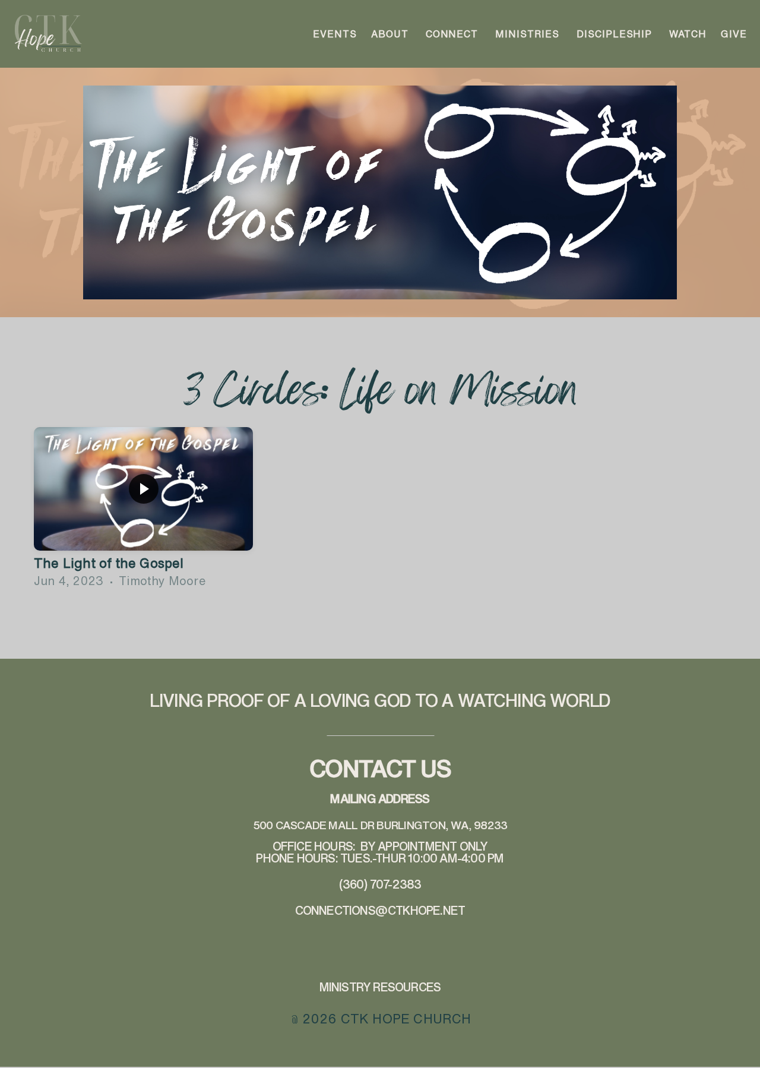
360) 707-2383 (382, 884)
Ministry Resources (380, 987)
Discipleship (616, 34)
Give (734, 34)
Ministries (528, 34)
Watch (688, 34)
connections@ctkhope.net (380, 910)
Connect (454, 34)
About (391, 34)
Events (335, 34)
